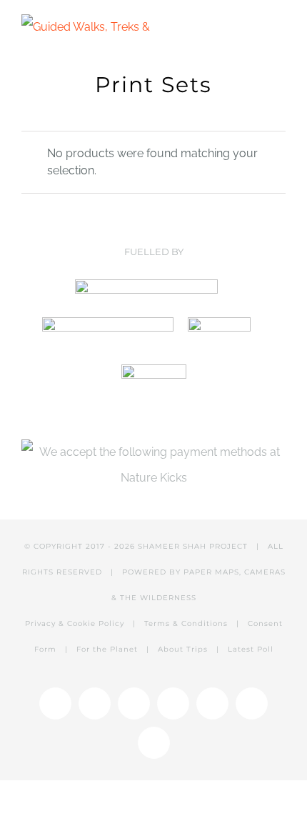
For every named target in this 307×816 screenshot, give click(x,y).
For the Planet (107, 649)
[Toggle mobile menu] (280, 26)
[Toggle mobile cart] (254, 26)
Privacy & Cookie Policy (74, 623)
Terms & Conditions (186, 623)
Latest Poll (250, 649)
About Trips (183, 649)
